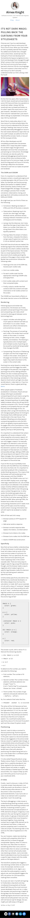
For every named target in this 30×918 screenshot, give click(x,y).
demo (3, 386)
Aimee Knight (15, 12)
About (18, 20)
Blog (12, 20)
